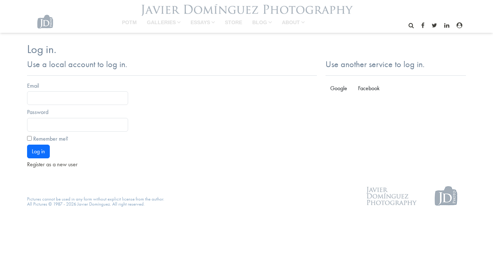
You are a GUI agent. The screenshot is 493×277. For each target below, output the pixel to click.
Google (338, 88)
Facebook (369, 88)
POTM (129, 22)
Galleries (162, 22)
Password (37, 112)
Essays (201, 22)
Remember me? (50, 139)
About (291, 22)
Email (33, 86)
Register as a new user (52, 164)
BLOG (260, 22)
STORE (233, 22)
